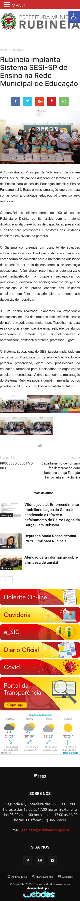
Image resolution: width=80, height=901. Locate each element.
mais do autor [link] (43, 493)
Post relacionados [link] (15, 493)
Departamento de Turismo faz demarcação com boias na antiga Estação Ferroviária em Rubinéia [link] (60, 470)
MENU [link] (18, 5)
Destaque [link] (18, 50)
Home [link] (4, 50)
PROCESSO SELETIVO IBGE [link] (16, 465)
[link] (74, 17)
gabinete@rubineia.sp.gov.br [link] (45, 830)
